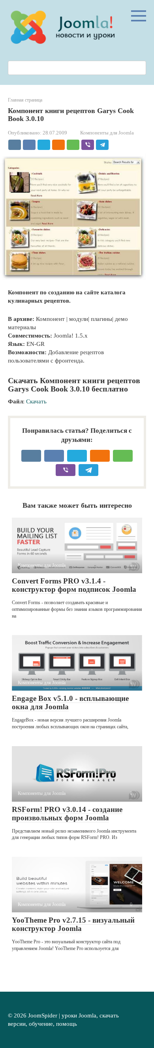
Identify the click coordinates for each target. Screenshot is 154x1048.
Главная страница (25, 100)
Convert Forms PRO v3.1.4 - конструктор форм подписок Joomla (74, 585)
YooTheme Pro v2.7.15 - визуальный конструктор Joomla (73, 924)
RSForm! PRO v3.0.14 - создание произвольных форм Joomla (67, 813)
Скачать (36, 401)
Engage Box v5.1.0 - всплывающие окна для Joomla (70, 702)
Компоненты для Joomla (107, 133)
